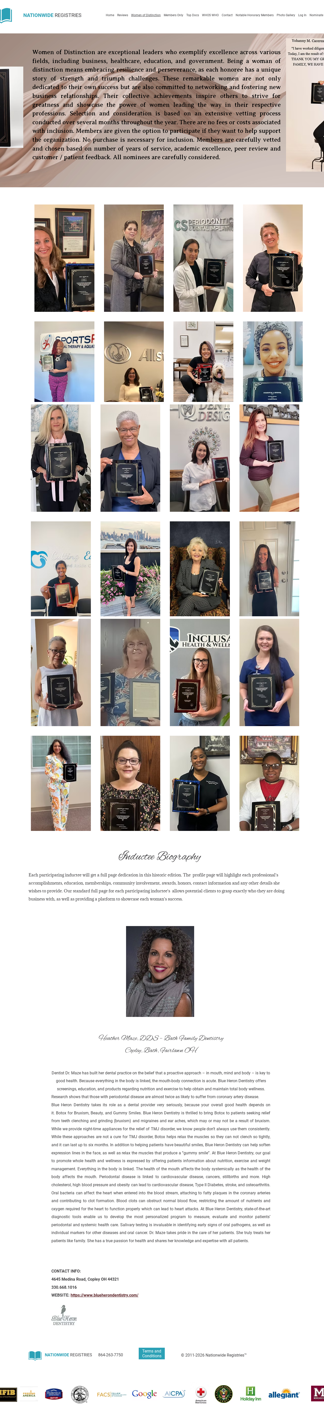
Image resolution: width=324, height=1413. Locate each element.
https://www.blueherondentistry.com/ (104, 1295)
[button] (64, 258)
